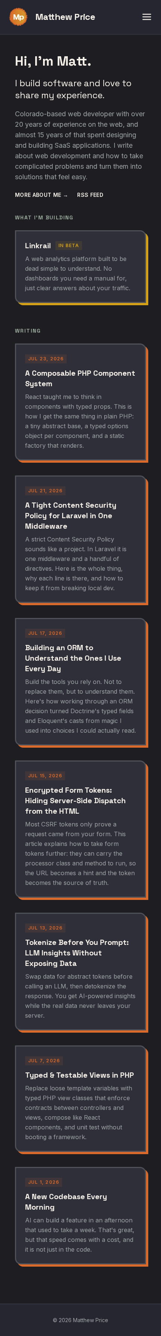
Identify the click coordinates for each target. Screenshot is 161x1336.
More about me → (41, 195)
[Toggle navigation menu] (147, 17)
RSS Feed (90, 195)
